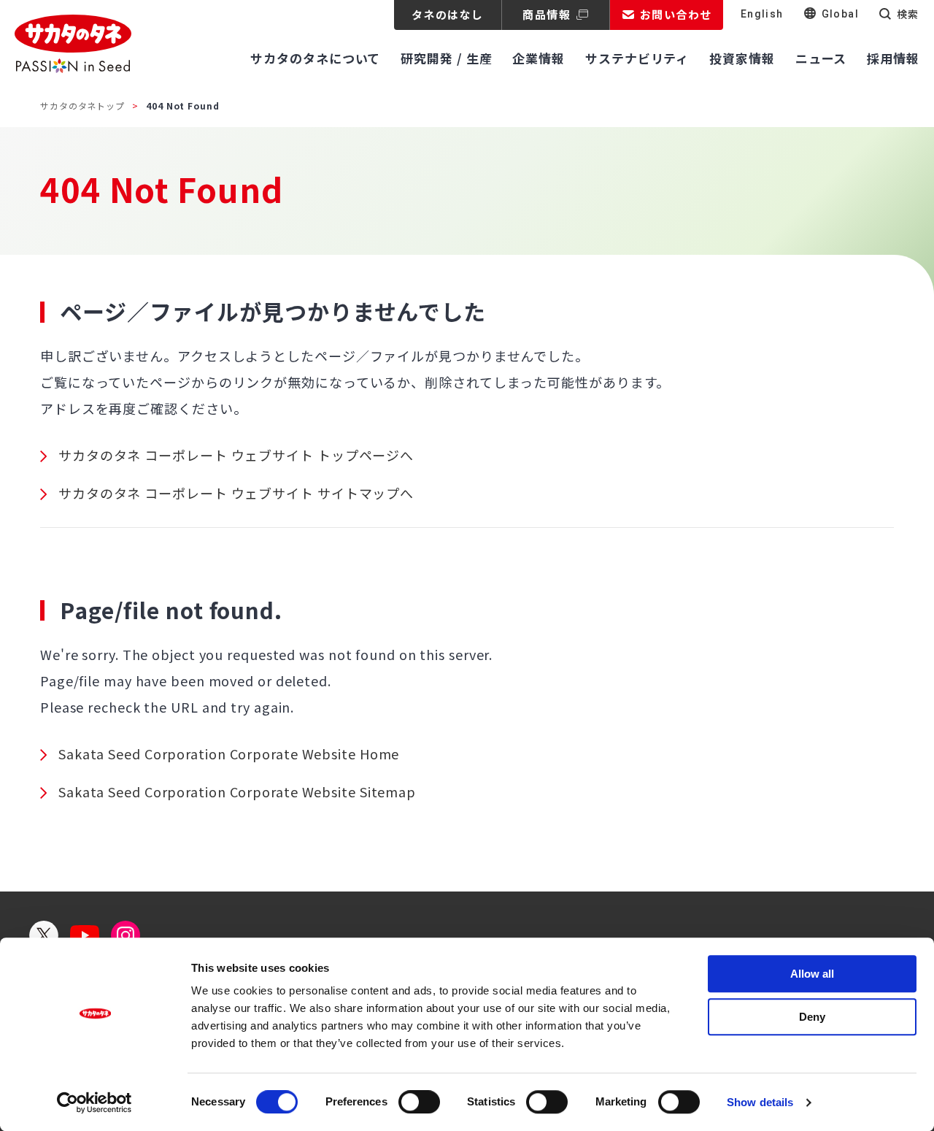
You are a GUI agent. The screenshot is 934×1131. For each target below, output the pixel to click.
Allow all (812, 973)
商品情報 (546, 14)
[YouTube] (84, 935)
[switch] (419, 1101)
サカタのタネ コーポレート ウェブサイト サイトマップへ (236, 492)
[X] (43, 935)
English (762, 14)
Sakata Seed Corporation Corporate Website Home (228, 753)
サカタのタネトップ (82, 105)
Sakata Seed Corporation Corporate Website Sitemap (237, 791)
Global (840, 14)
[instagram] (125, 935)
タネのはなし (448, 14)
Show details (760, 1102)
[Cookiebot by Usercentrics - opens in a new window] (94, 1102)
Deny (812, 1017)
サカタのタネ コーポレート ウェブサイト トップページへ (236, 454)
